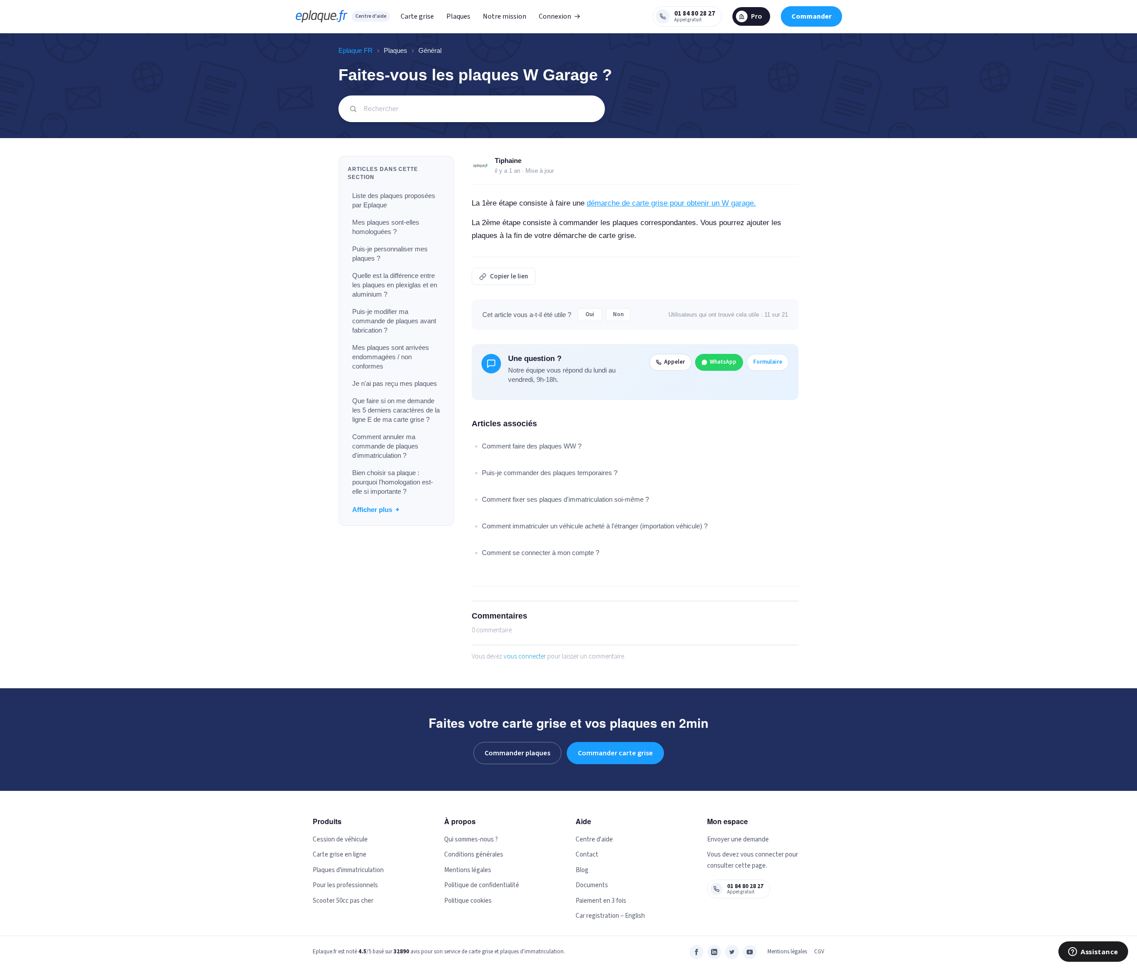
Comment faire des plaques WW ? (531, 446)
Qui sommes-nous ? (471, 839)
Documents (592, 885)
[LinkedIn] (714, 952)
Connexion (559, 16)
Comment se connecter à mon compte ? (540, 552)
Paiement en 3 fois (601, 900)
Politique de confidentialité (481, 885)
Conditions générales (473, 854)
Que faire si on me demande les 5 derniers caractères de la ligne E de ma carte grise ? (396, 410)
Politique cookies (468, 900)
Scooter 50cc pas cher (343, 900)
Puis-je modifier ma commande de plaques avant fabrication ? (394, 321)
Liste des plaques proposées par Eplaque (393, 200)
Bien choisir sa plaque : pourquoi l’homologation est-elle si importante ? (392, 482)
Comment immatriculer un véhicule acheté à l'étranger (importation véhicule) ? (595, 526)
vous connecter (525, 656)
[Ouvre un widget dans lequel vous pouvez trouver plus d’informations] (1093, 952)
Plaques (458, 16)
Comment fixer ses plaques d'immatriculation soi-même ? (565, 499)
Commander (811, 16)
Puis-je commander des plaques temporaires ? (549, 472)
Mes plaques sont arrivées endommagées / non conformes (390, 357)
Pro (756, 16)
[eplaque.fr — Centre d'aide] (321, 16)
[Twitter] (732, 952)
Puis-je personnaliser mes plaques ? (390, 253)
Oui (589, 314)
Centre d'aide (370, 16)
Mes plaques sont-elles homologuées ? (385, 226)
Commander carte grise (615, 753)
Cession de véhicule (340, 839)
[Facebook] (696, 952)
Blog (582, 870)
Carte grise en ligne (339, 854)
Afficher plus (372, 509)
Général (429, 50)
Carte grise (417, 16)
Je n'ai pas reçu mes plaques (394, 383)
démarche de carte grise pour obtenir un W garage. (671, 203)
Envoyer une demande (738, 839)
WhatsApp (723, 362)
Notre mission (504, 16)
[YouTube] (750, 952)
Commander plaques (517, 753)
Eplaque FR (355, 50)
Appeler (674, 362)
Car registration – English (610, 915)
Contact (587, 854)
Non (618, 314)
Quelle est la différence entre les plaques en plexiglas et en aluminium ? (394, 285)
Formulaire (767, 362)
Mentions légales (467, 870)
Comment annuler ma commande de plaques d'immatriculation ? (385, 446)
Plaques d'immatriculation (348, 870)
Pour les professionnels (345, 885)
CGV (819, 952)
